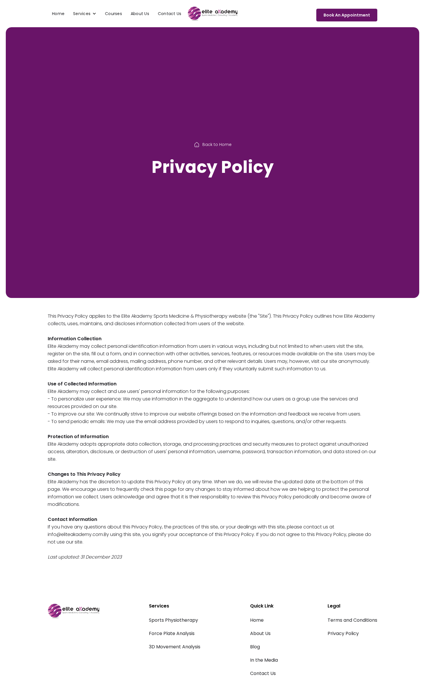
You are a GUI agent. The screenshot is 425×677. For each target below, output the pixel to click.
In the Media (264, 660)
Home (58, 14)
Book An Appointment (347, 15)
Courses (113, 14)
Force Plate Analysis (172, 633)
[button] (84, 13)
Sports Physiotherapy (173, 620)
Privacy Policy (343, 633)
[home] (212, 13)
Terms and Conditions (352, 620)
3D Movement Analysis (174, 646)
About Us (140, 14)
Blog (255, 646)
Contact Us (170, 14)
